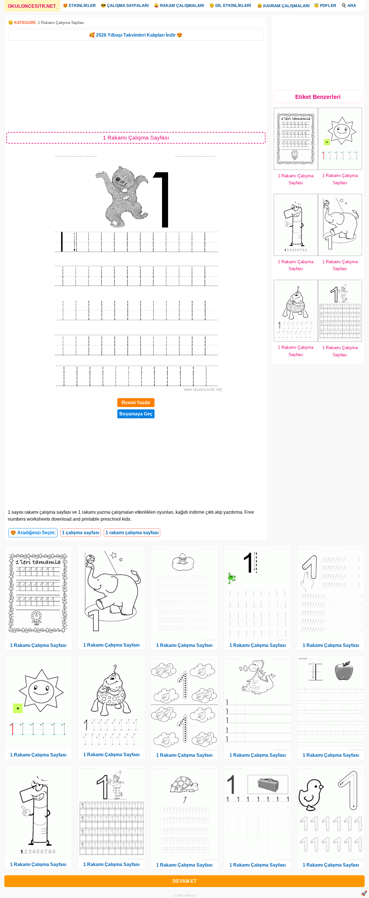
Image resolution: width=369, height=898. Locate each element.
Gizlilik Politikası (185, 895)
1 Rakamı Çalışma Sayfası (61, 22)
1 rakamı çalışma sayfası (132, 532)
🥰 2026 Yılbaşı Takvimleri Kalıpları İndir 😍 (135, 35)
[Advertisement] (136, 86)
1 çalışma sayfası (80, 532)
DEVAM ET (185, 881)
